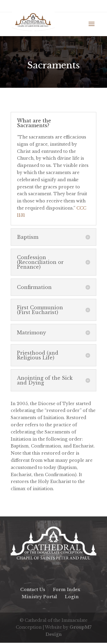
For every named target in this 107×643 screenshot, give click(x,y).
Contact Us (32, 589)
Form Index (66, 589)
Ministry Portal (39, 596)
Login (72, 596)
